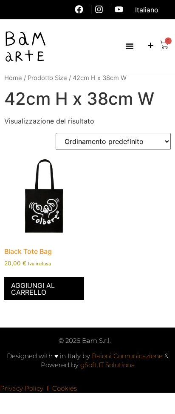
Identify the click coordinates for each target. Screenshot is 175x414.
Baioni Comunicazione (127, 356)
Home (13, 78)
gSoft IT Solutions (107, 365)
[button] (129, 46)
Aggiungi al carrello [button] (33, 288)
